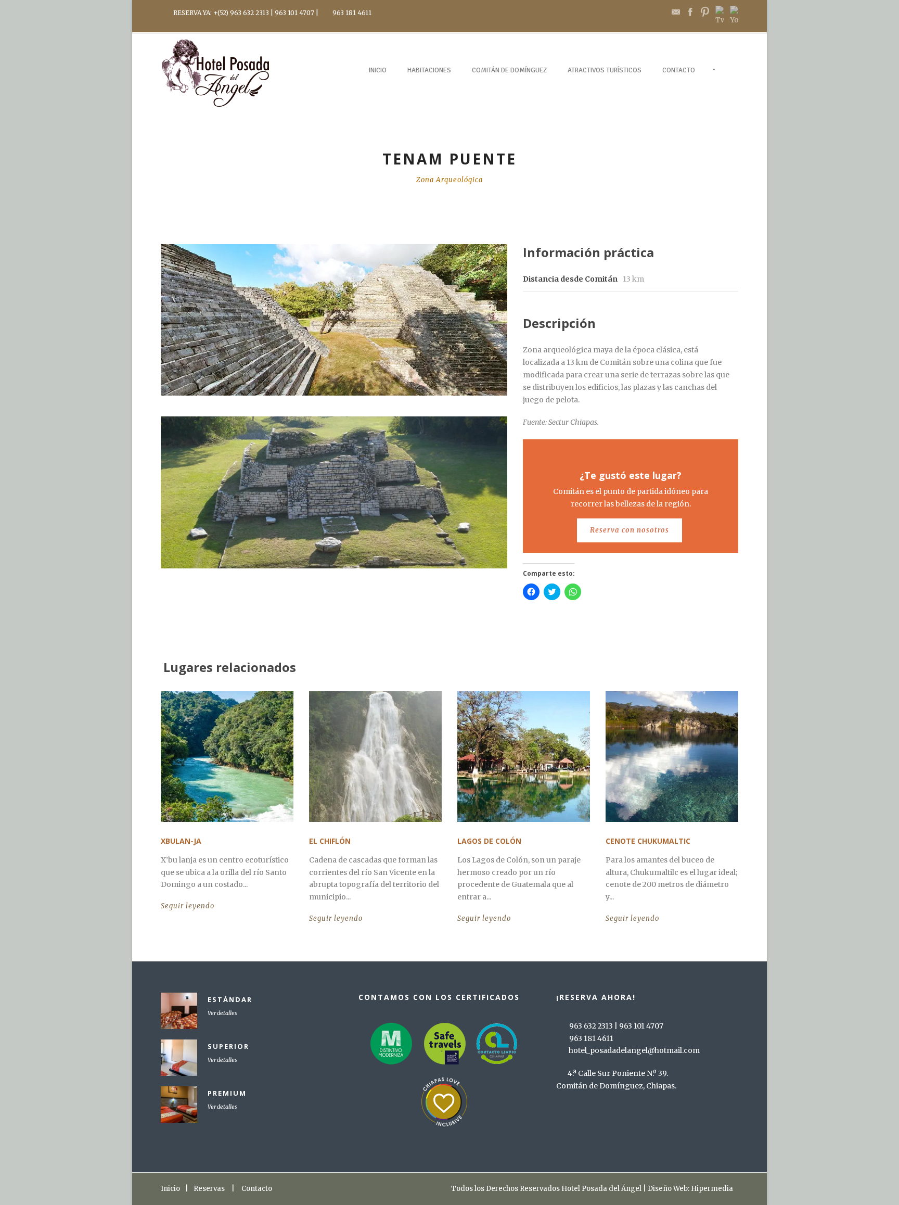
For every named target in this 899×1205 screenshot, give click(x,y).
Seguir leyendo (187, 906)
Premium (227, 1093)
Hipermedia (712, 1188)
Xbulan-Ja (181, 841)
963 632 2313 (249, 13)
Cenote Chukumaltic (648, 841)
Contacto (678, 70)
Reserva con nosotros (629, 530)
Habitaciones (429, 70)
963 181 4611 (351, 13)
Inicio (378, 70)
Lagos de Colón (489, 841)
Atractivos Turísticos (604, 70)
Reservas (209, 1188)
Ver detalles (222, 1013)
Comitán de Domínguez (509, 70)
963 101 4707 (294, 13)
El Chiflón (330, 841)
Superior (228, 1046)
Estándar (230, 999)
